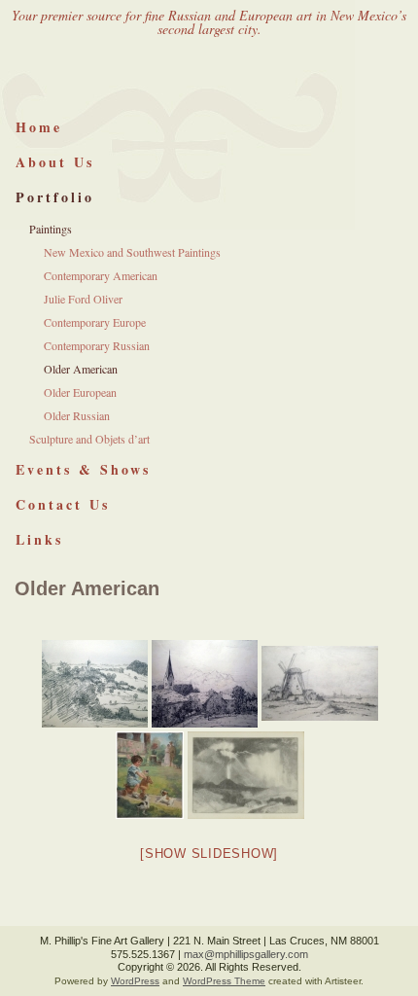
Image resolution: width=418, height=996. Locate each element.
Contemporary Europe (95, 322)
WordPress (135, 981)
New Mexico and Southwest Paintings (132, 252)
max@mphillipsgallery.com (246, 954)
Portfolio (55, 197)
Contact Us (63, 504)
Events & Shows (83, 469)
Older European (80, 392)
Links (39, 539)
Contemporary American (100, 275)
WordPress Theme (224, 981)
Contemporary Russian (97, 345)
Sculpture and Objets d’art (89, 438)
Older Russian (77, 415)
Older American (81, 368)
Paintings (50, 228)
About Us (55, 162)
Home (39, 127)
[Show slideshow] (209, 853)
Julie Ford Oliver (83, 298)
